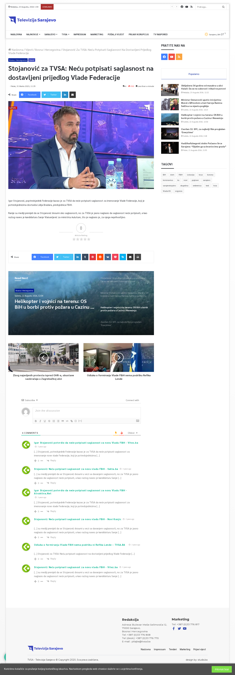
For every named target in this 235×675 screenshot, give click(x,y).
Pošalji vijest (116, 34)
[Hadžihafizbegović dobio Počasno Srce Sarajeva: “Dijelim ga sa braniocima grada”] (170, 148)
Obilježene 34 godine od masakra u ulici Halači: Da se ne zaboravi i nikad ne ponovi (203, 87)
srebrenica (197, 185)
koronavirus (168, 180)
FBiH (181, 174)
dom (172, 174)
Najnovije (32, 34)
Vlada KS (167, 191)
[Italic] (40, 421)
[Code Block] (67, 421)
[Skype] (123, 257)
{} (76, 421)
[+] (80, 421)
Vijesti (29, 49)
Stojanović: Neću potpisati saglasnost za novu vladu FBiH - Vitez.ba (76, 567)
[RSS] (191, 7)
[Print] (138, 257)
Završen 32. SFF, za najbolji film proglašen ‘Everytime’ (79, 6)
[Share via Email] (72, 95)
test (207, 185)
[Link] (71, 421)
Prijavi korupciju (139, 34)
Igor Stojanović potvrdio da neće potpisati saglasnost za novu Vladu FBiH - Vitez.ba (86, 442)
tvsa (215, 185)
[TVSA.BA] (32, 20)
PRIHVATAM (222, 669)
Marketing (96, 34)
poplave (195, 180)
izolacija (190, 174)
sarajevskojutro (169, 185)
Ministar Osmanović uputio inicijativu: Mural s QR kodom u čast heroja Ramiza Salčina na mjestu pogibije (201, 102)
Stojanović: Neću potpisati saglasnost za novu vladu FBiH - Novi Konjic (77, 519)
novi (185, 180)
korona (210, 174)
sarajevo (206, 180)
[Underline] (45, 421)
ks (178, 180)
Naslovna (16, 34)
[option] (81, 303)
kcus (201, 174)
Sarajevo (49, 34)
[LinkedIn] (65, 95)
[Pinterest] (93, 257)
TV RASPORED (160, 34)
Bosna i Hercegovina (47, 49)
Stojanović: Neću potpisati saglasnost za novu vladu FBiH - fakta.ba (76, 468)
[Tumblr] (85, 257)
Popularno (194, 73)
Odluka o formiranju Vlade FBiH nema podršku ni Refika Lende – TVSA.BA (79, 544)
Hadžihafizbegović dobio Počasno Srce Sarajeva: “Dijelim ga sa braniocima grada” (203, 145)
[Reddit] (100, 257)
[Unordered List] (58, 421)
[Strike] (49, 421)
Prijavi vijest (199, 649)
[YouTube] (186, 7)
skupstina (184, 185)
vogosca (178, 191)
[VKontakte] (108, 257)
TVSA (64, 34)
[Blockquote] (62, 421)
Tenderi (173, 649)
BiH (164, 174)
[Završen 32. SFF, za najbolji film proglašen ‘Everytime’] (170, 134)
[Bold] (36, 421)
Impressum (80, 34)
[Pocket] (115, 257)
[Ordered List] (53, 421)
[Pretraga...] (223, 7)
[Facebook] (182, 7)
